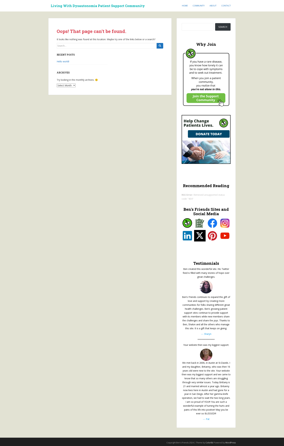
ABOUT (213, 5)
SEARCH (222, 26)
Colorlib (209, 442)
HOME (185, 5)
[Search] (160, 46)
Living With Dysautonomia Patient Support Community (98, 6)
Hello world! (63, 61)
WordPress (230, 442)
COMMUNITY (199, 5)
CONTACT (226, 5)
